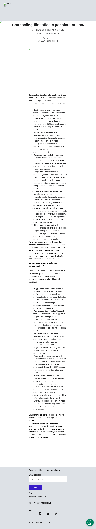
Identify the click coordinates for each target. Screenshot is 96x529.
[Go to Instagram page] (48, 513)
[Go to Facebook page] (40, 513)
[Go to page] (56, 513)
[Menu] (90, 10)
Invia (35, 487)
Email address (35, 475)
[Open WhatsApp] (90, 522)
